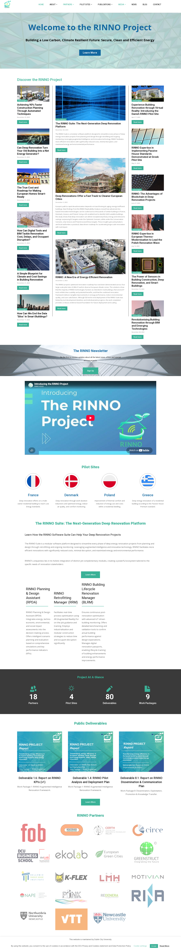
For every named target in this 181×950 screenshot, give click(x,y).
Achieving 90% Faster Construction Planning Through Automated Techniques (30, 109)
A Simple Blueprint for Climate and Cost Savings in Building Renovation (32, 276)
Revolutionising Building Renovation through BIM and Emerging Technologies (146, 324)
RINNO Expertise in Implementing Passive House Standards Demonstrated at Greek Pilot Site (145, 153)
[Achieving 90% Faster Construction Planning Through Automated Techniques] (33, 94)
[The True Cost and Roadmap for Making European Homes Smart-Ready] (33, 176)
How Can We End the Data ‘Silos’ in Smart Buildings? (32, 315)
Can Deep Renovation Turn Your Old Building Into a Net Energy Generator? (33, 150)
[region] (90, 41)
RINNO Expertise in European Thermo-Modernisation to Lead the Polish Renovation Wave (147, 238)
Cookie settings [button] (140, 946)
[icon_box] (33, 500)
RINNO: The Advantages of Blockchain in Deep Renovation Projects (147, 196)
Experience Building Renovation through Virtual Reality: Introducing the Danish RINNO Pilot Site (147, 109)
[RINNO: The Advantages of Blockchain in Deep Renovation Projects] (148, 183)
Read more (23, 122)
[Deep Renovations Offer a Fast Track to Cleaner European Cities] (90, 175)
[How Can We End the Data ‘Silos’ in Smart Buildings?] (33, 302)
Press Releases (61, 119)
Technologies (22, 100)
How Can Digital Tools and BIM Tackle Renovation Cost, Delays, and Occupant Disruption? (33, 235)
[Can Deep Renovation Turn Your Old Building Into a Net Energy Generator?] (33, 137)
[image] (39, 751)
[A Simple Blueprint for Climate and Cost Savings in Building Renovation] (33, 262)
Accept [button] (153, 946)
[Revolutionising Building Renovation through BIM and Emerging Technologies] (148, 308)
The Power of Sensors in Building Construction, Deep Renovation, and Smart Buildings (148, 281)
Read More (164, 946)
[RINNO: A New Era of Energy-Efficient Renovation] (90, 256)
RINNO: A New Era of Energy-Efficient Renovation (84, 277)
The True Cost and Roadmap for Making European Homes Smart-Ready (31, 192)
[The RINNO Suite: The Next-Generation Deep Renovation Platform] (90, 103)
